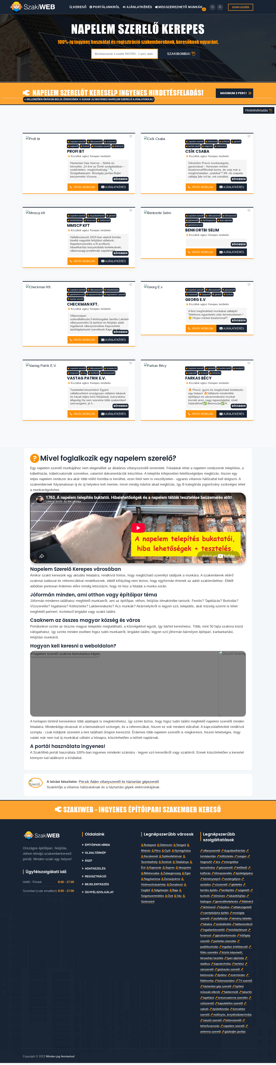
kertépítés (227, 890)
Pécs (157, 850)
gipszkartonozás (225, 935)
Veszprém (184, 867)
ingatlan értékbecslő (235, 946)
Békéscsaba (151, 873)
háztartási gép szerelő (217, 986)
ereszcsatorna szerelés (233, 997)
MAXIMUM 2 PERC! (233, 93)
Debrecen (166, 844)
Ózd (170, 895)
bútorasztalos (226, 980)
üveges (242, 856)
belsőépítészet (238, 929)
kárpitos (224, 907)
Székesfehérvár (172, 856)
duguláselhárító (97, 215)
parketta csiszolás (224, 941)
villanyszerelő (96, 141)
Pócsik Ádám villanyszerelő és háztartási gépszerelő (119, 782)
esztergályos (232, 878)
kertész (239, 963)
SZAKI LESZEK (240, 7)
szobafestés (223, 924)
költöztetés (226, 856)
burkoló (86, 146)
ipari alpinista (226, 220)
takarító (247, 992)
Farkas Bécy (198, 378)
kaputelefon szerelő (116, 294)
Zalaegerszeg (172, 873)
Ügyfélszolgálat (99, 892)
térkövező (119, 146)
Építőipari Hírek (97, 844)
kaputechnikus (95, 294)
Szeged (181, 844)
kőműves (216, 373)
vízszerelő (111, 141)
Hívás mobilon (84, 187)
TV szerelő (245, 980)
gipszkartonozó (195, 225)
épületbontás (220, 1008)
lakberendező (244, 924)
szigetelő (74, 146)
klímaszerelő (230, 215)
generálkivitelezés (226, 901)
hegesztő (74, 373)
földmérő (247, 901)
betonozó (91, 220)
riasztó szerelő (76, 299)
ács (84, 373)
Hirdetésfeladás (257, 110)
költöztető (212, 141)
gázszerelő (193, 220)
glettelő (237, 141)
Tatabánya (182, 861)
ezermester (238, 975)
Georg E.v (195, 299)
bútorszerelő (233, 1020)
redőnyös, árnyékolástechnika (232, 1014)
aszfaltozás (220, 918)
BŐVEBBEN (120, 179)
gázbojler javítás (235, 1031)
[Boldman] (39, 7)
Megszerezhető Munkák (180, 7)
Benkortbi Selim (202, 230)
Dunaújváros (172, 878)
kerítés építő (194, 146)
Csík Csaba (197, 151)
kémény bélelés (242, 918)
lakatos (207, 924)
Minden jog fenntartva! (60, 1056)
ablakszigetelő (242, 907)
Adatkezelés (95, 868)
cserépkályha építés (216, 912)
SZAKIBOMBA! (178, 54)
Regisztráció (95, 876)
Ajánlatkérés (139, 7)
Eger (188, 873)
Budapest (150, 844)
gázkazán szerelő (228, 969)
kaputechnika (222, 963)
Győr (167, 850)
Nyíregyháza (183, 850)
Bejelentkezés (97, 884)
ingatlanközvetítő (214, 929)
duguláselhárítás (234, 850)
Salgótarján (161, 890)
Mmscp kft (78, 225)
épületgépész (209, 220)
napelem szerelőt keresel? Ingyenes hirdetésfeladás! (117, 93)
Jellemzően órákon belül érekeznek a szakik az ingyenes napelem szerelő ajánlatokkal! (90, 99)
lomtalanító (112, 368)
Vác (179, 895)
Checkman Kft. (82, 304)
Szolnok (166, 861)
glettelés (236, 884)
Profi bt (75, 151)
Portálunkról (106, 7)
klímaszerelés (223, 873)
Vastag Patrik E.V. (86, 378)
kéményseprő (211, 878)
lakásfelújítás (76, 220)
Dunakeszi (176, 884)
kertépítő (240, 368)
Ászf (88, 860)
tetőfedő (226, 141)
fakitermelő (105, 220)
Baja (175, 890)
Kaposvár (155, 867)
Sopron (170, 867)
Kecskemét (151, 856)
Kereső (79, 7)
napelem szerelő (77, 141)
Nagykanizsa (152, 878)
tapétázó (208, 997)
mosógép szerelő (102, 146)
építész (222, 975)
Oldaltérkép (95, 852)
